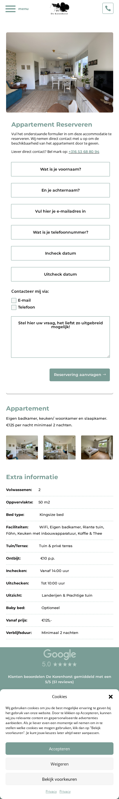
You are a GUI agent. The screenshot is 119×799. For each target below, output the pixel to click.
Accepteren (59, 748)
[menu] (10, 8)
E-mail (24, 300)
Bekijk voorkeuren (59, 779)
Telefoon (26, 307)
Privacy (51, 791)
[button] (110, 696)
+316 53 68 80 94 (84, 151)
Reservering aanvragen (77, 374)
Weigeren (60, 764)
